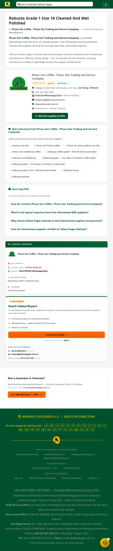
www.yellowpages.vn (55, 454)
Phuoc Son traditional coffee (27, 151)
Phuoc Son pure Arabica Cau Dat (84, 145)
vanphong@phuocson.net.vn (50, 99)
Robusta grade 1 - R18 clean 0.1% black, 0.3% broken (39, 164)
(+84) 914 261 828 (43, 533)
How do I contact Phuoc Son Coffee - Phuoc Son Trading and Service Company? (56, 204)
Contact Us (93, 478)
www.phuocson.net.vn (46, 104)
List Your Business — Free (44, 468)
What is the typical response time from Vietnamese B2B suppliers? (49, 212)
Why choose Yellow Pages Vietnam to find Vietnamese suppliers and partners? (56, 220)
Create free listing (55, 334)
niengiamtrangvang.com (83, 454)
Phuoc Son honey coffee (48, 145)
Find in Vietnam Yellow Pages (36, 4)
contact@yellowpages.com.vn (24, 354)
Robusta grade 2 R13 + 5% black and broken (34, 170)
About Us (18, 478)
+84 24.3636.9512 (18, 351)
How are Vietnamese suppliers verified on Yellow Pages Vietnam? (48, 229)
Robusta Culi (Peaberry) (24, 157)
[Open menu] (105, 5)
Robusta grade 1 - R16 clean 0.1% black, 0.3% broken (70, 157)
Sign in (67, 340)
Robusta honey (71, 170)
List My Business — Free (27, 394)
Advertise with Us (72, 468)
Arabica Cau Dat (21, 145)
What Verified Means (72, 478)
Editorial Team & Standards (42, 478)
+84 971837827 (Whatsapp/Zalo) (33, 271)
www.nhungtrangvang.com (56, 458)
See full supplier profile (51, 116)
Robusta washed (21, 176)
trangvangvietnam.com (27, 454)
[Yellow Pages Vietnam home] (8, 4)
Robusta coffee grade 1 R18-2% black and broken (72, 151)
